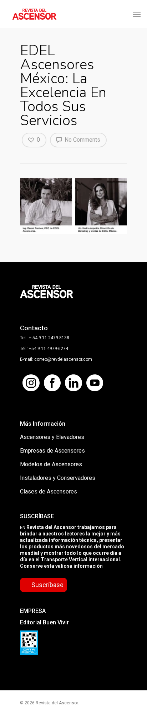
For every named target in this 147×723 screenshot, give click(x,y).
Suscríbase (47, 585)
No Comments (81, 139)
